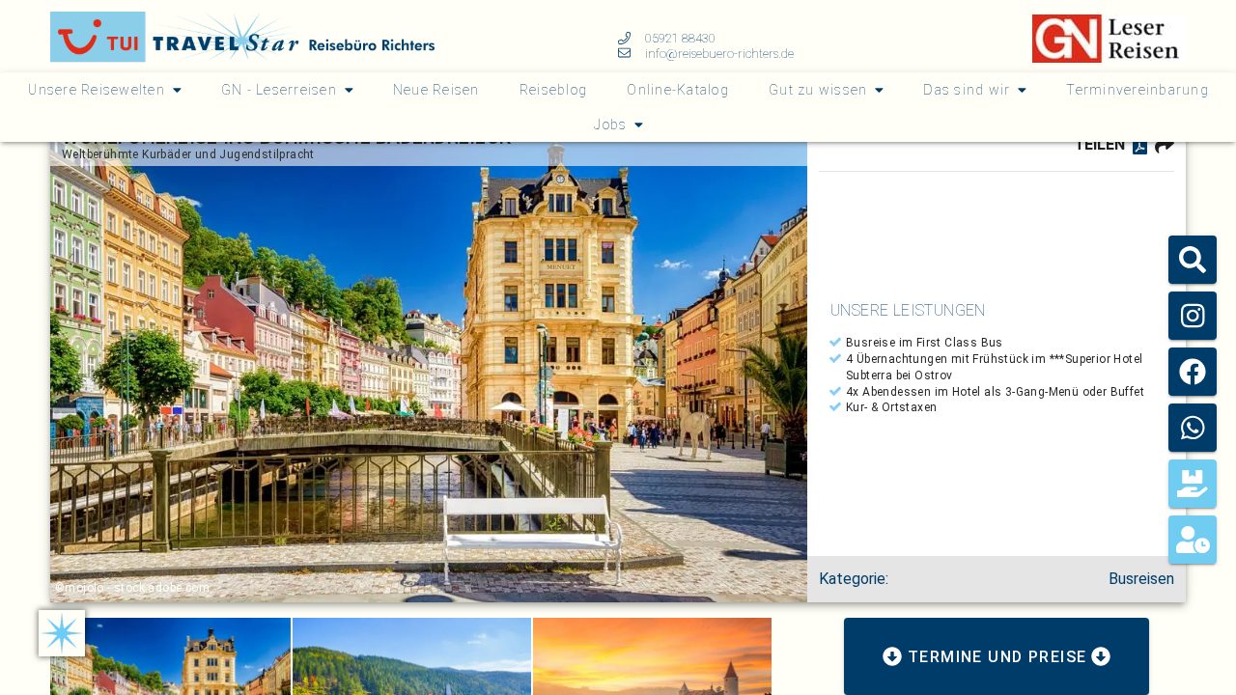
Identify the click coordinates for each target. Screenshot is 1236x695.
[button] (1192, 260)
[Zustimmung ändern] (62, 633)
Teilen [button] (1099, 144)
